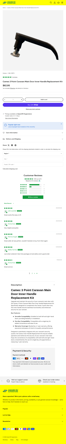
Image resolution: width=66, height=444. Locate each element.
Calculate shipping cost (10, 169)
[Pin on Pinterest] (15, 145)
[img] (8, 208)
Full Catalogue (24, 439)
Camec (5, 73)
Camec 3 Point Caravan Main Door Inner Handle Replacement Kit (23, 7)
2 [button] (32, 273)
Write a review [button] (33, 197)
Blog (17, 439)
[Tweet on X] (8, 145)
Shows (11, 439)
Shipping (12, 88)
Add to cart (44, 99)
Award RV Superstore (12, 437)
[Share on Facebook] (12, 145)
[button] (58, 2)
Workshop (5, 439)
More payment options (33, 109)
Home (4, 7)
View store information (11, 118)
